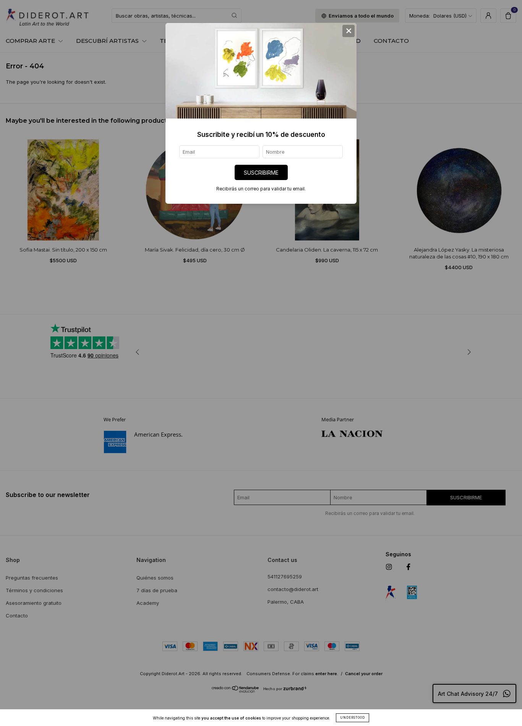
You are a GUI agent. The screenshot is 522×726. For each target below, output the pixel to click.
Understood (352, 718)
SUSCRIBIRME (261, 172)
